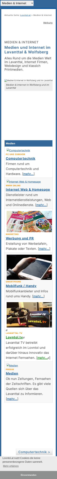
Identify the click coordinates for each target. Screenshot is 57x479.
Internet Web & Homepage (28, 189)
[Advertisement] (28, 32)
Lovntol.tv (14, 337)
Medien (12, 373)
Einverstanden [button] (28, 475)
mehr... (28, 174)
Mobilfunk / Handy (21, 286)
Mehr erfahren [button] (11, 466)
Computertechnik (20, 158)
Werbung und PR (20, 238)
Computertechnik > (34, 452)
